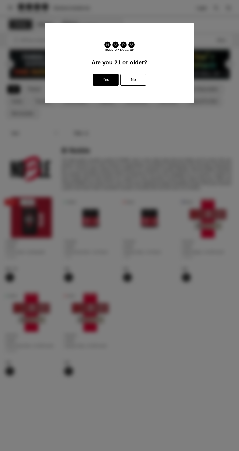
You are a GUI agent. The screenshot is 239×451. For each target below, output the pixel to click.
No (133, 80)
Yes (106, 80)
